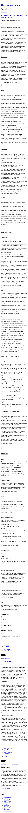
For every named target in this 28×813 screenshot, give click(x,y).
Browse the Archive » (6, 788)
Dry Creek (6, 809)
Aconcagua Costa (8, 748)
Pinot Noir (6, 755)
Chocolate (6, 646)
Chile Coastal (6, 661)
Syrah (5, 647)
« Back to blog (4, 12)
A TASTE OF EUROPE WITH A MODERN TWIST (14, 16)
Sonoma (6, 805)
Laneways (6, 645)
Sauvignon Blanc (8, 752)
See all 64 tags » (8, 811)
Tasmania (6, 798)
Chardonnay (7, 649)
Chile (5, 751)
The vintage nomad (11, 5)
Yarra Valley (7, 650)
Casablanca (6, 749)
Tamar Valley (7, 802)
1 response (3, 764)
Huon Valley (7, 807)
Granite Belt (7, 801)
